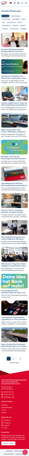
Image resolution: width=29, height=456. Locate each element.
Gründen (19, 22)
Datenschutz (19, 451)
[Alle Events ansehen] (18, 3)
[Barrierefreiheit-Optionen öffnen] (14, 3)
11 (20, 359)
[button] (26, 3)
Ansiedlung (23, 28)
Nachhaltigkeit (16, 19)
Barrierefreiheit (9, 454)
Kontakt (3, 412)
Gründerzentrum (11, 22)
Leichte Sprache (20, 454)
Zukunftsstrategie (15, 16)
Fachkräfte (22, 25)
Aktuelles (4, 405)
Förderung (15, 25)
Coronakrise (5, 28)
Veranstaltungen (6, 19)
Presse (3, 410)
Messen (24, 19)
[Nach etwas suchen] (22, 3)
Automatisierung (14, 28)
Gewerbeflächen (6, 25)
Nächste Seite (14, 363)
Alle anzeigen (5, 16)
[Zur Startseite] (4, 3)
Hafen (3, 22)
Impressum (9, 451)
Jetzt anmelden (8, 443)
